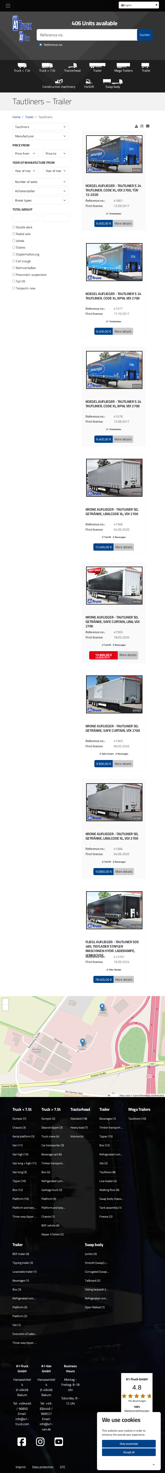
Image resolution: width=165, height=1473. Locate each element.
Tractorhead (72, 70)
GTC (62, 1467)
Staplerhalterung (27, 254)
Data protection (43, 1467)
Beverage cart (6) (51, 1154)
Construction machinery (58, 86)
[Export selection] (136, 126)
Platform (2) (19, 1316)
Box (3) (16, 1289)
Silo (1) (16, 1325)
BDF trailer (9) (20, 1254)
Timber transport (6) (111, 1127)
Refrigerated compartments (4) (31, 1298)
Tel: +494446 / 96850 (22, 1406)
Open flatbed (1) (95, 1307)
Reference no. (53, 44)
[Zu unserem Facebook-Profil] (21, 1442)
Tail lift (20, 281)
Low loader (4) (108, 1181)
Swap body (112, 86)
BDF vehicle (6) (50, 1225)
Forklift (89, 86)
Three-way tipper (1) (24, 1342)
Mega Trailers (123, 70)
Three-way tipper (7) (24, 1216)
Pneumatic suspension (31, 274)
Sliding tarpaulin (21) (97, 1289)
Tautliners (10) (137, 1118)
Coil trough (23, 261)
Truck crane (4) (50, 1136)
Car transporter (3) (52, 1145)
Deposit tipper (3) (52, 1127)
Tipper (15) (106, 1136)
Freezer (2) (105, 1216)
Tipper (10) (19, 1181)
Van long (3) (19, 1172)
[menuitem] (139, 5)
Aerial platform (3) (23, 1136)
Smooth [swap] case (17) (100, 1262)
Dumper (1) (19, 1118)
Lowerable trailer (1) (24, 1271)
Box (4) (45, 1172)
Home (16, 117)
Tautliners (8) (107, 1172)
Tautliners (22, 127)
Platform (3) (19, 1307)
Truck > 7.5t (47, 70)
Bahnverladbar (25, 268)
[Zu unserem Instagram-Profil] (40, 1442)
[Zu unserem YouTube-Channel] (59, 1442)
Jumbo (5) (91, 1254)
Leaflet (114, 1095)
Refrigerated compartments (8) (118, 1154)
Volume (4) (77, 1136)
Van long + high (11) (24, 1163)
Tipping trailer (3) (22, 1262)
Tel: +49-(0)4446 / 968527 (46, 1408)
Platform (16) (20, 1198)
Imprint (21, 1467)
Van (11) (17, 1145)
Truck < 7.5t (22, 70)
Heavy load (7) (79, 1127)
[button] (103, 223)
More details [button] (122, 223)
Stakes (20, 247)
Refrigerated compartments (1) (104, 1298)
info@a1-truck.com (22, 1421)
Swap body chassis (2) (113, 1198)
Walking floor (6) (109, 1190)
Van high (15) (20, 1154)
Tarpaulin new (25, 288)
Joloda (19, 241)
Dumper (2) (48, 1118)
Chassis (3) (19, 1127)
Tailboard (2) (92, 1280)
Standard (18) (78, 1118)
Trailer (97, 70)
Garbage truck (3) (51, 1190)
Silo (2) (103, 1163)
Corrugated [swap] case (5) (101, 1271)
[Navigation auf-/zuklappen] (8, 6)
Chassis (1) (48, 1216)
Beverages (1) (107, 1118)
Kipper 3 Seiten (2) (52, 1234)
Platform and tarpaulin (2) (28, 1207)
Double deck (23, 227)
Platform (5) (48, 1198)
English (128, 5)
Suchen (145, 35)
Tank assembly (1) (110, 1207)
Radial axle (23, 234)
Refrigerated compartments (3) (60, 1181)
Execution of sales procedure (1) (32, 1334)
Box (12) (17, 1190)
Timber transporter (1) (55, 1163)
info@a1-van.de (46, 1426)
